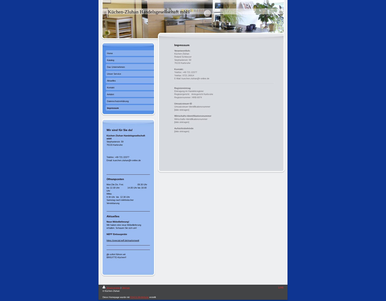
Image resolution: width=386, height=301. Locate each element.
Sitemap (126, 288)
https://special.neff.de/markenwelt (123, 240)
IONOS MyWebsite (139, 297)
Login (280, 287)
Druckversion (113, 288)
